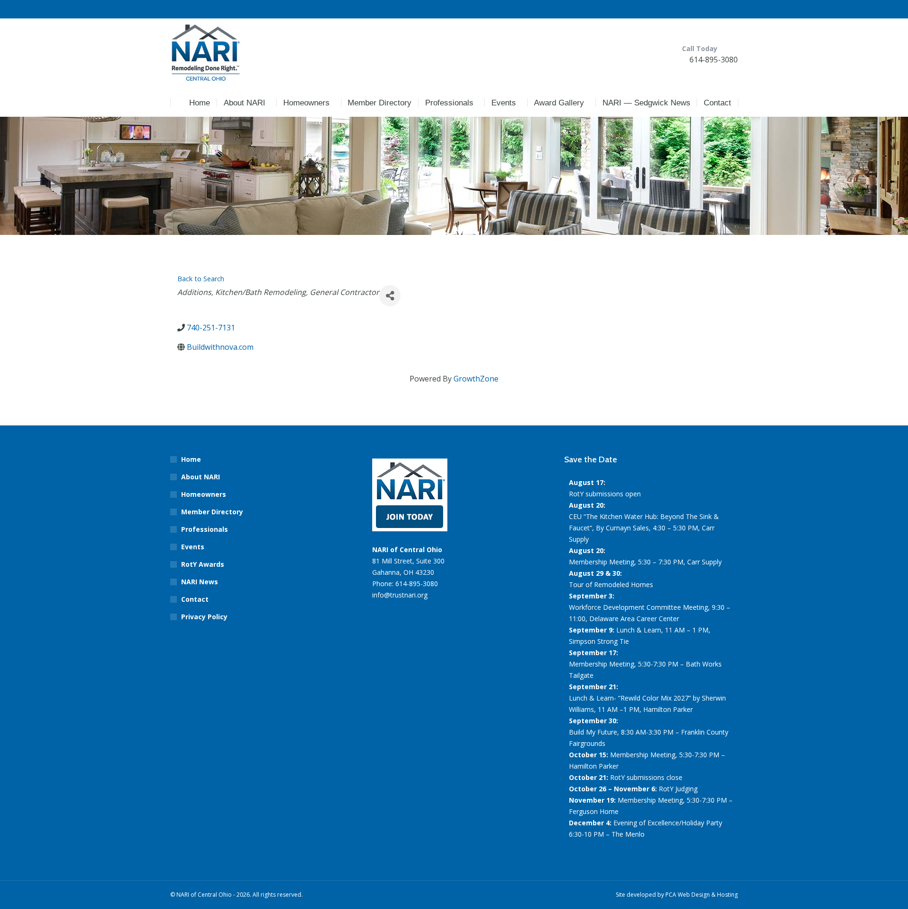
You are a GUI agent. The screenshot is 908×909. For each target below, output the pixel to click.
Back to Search (200, 278)
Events (192, 546)
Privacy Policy (204, 616)
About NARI (200, 476)
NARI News (199, 581)
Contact (195, 599)
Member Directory (212, 511)
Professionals (204, 529)
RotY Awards (202, 564)
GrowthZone (476, 378)
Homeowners (203, 494)
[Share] (390, 295)
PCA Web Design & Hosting (701, 895)
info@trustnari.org (400, 594)
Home (191, 459)
